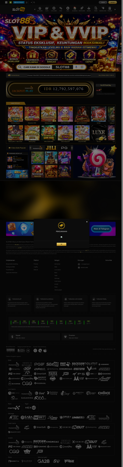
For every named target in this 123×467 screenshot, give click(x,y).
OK (61, 244)
